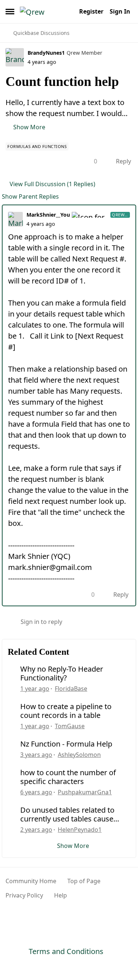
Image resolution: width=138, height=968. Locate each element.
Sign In (120, 11)
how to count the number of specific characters (68, 777)
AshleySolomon (79, 755)
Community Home (31, 881)
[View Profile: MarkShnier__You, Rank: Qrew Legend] (15, 219)
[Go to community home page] (40, 11)
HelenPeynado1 (80, 830)
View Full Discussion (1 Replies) (52, 184)
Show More (29, 127)
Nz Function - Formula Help (66, 744)
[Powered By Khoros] (69, 917)
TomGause (70, 726)
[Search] (68, 11)
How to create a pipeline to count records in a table (66, 711)
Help (60, 895)
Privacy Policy (24, 895)
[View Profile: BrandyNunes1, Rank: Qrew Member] (15, 57)
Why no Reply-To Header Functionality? (61, 673)
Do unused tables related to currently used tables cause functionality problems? (67, 814)
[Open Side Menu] (10, 11)
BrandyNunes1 (46, 52)
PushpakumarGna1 (85, 792)
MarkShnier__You (48, 214)
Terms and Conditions (66, 951)
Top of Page (83, 881)
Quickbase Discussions (41, 32)
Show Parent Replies (30, 196)
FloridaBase (71, 689)
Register (91, 11)
